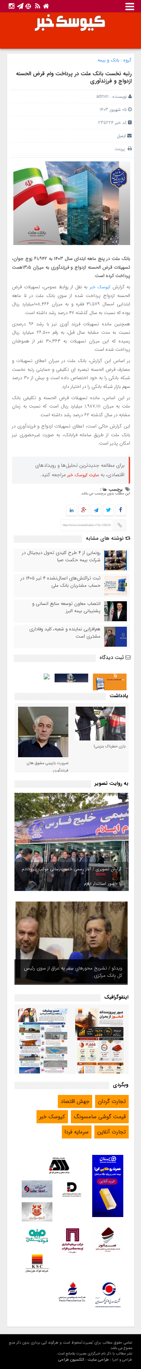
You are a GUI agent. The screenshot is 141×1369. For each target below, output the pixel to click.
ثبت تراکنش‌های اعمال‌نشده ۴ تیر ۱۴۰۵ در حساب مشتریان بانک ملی (61, 582)
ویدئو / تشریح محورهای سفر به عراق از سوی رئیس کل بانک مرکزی (73, 971)
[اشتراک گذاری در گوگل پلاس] (83, 510)
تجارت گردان (112, 1101)
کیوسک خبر (100, 287)
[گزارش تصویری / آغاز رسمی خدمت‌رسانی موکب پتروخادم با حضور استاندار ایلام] (71, 842)
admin (102, 96)
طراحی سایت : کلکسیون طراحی (83, 1360)
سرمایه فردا (77, 1132)
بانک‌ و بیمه (108, 60)
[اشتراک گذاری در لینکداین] (71, 510)
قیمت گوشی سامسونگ (100, 1116)
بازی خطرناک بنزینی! (109, 746)
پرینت (121, 148)
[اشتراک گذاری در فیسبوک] (120, 510)
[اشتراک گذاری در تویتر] (108, 510)
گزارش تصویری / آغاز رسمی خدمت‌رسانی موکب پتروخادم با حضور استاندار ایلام (72, 876)
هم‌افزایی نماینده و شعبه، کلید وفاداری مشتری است (65, 633)
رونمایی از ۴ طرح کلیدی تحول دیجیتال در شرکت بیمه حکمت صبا (61, 556)
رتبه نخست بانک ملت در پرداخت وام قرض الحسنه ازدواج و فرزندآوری (74, 77)
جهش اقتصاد (75, 1101)
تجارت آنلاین (111, 1132)
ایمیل (121, 135)
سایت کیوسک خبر (83, 474)
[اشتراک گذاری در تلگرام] (96, 510)
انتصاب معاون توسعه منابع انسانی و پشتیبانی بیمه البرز (66, 607)
